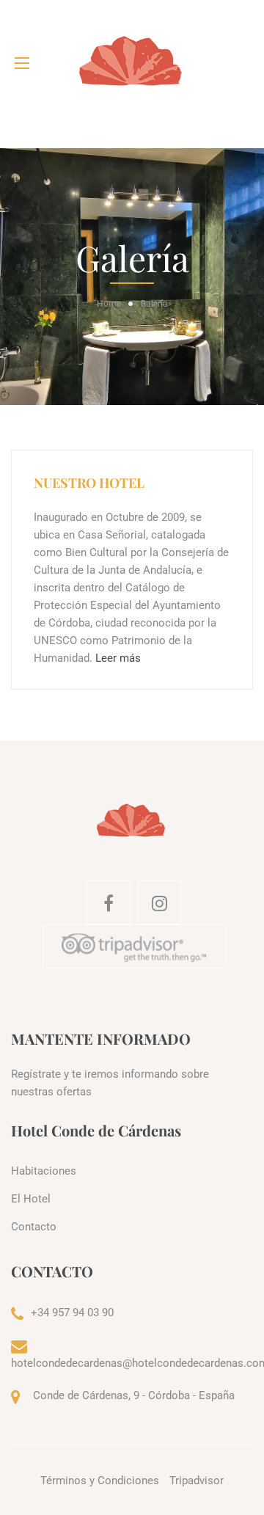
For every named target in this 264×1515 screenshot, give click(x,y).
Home (109, 304)
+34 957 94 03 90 (72, 1312)
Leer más (118, 658)
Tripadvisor (196, 1480)
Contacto (33, 1226)
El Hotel (31, 1198)
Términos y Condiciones (99, 1480)
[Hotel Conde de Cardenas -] (132, 63)
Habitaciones (43, 1171)
